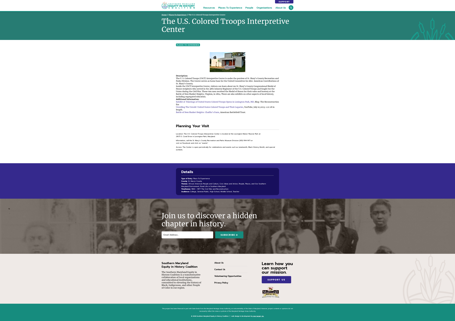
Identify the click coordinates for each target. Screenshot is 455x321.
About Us (280, 7)
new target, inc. (258, 316)
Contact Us (219, 269)
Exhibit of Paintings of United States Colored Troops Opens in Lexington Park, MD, (215, 102)
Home (164, 15)
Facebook (186, 143)
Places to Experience (230, 7)
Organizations (264, 7)
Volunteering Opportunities (227, 276)
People (249, 7)
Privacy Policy (221, 282)
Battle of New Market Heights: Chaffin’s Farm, (198, 112)
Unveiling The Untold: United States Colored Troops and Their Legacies (209, 107)
